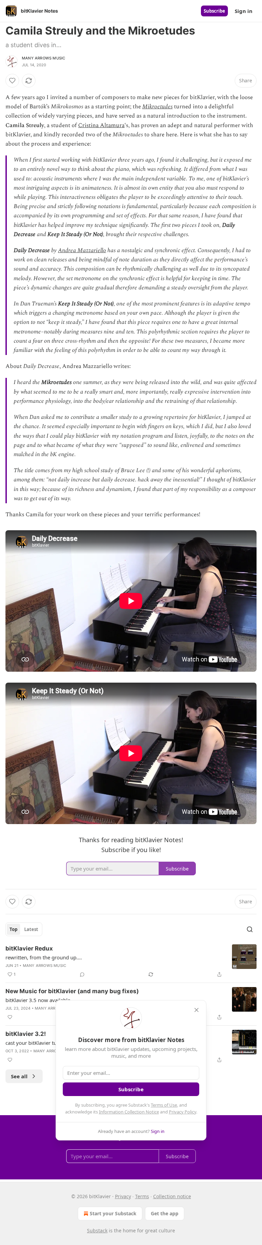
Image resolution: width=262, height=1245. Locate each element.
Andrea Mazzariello (82, 250)
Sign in (243, 11)
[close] (196, 1009)
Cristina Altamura (101, 125)
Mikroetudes (157, 106)
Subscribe (214, 11)
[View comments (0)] (82, 974)
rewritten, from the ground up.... (43, 957)
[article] (131, 961)
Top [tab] (13, 929)
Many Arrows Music (43, 58)
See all (19, 1076)
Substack (97, 1230)
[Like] (12, 80)
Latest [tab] (31, 929)
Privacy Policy (182, 1112)
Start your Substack (113, 1213)
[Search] (250, 929)
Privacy (123, 1196)
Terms (142, 1196)
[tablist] (23, 929)
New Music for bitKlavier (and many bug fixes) (72, 991)
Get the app (164, 1213)
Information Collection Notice (129, 1112)
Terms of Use (164, 1105)
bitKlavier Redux (29, 948)
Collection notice (172, 1196)
